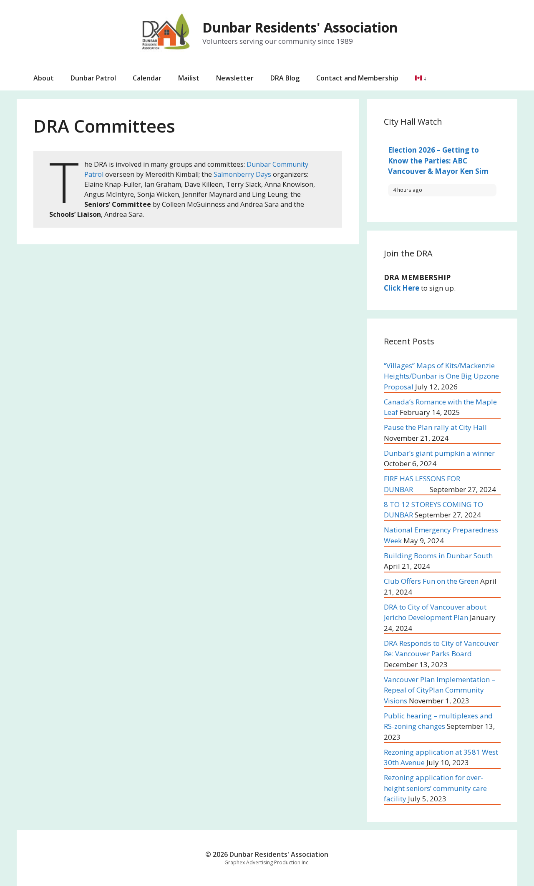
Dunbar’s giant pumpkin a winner (439, 453)
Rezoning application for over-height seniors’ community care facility (435, 788)
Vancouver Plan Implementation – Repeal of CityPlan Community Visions (439, 690)
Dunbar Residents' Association (300, 27)
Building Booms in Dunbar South (438, 555)
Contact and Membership (357, 78)
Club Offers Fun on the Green (431, 581)
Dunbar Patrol (93, 78)
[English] (417, 77)
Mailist (188, 78)
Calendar (147, 78)
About (43, 78)
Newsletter (235, 78)
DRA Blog (285, 78)
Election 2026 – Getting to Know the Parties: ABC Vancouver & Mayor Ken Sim (438, 160)
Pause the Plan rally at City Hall (435, 427)
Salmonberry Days (242, 174)
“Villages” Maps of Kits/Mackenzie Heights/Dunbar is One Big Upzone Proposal (441, 376)
